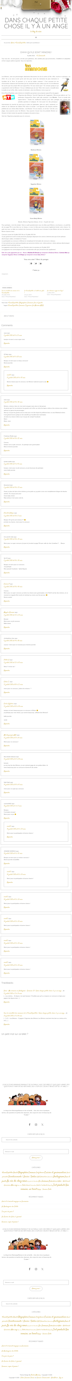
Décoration (43, 1177)
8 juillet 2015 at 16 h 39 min (13, 560)
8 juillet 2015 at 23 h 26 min (13, 615)
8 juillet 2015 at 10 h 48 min (13, 402)
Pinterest (28, 1185)
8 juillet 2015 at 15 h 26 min (13, 539)
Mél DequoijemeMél (10, 735)
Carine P (7, 584)
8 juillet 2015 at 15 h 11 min (13, 516)
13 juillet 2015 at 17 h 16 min (13, 738)
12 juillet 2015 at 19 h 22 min (13, 684)
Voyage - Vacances (42, 1189)
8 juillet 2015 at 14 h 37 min (13, 487)
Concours (30, 303)
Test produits (59, 1185)
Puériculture (33, 1185)
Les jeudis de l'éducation (32, 1181)
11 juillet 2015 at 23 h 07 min (13, 662)
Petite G (6, 660)
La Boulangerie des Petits (10, 1206)
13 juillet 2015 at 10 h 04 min (13, 706)
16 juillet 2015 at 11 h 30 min (16, 829)
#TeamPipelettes (13, 303)
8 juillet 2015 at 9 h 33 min (13, 335)
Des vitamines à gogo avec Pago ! (55, 291)
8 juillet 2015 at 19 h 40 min (13, 587)
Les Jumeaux (43, 1181)
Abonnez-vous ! (36, 1158)
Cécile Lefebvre (9, 703)
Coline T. (6, 682)
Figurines (28, 305)
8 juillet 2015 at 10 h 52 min (13, 438)
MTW (42, 305)
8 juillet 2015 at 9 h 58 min (13, 357)
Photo (23, 1185)
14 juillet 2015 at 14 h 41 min (13, 784)
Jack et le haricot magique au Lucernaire (15, 1201)
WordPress (54, 1377)
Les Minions (36, 305)
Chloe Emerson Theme (27, 1377)
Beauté (15, 1172)
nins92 (9, 375)
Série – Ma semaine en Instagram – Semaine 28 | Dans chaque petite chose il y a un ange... (33, 991)
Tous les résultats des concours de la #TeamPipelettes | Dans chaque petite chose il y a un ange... (34, 1013)
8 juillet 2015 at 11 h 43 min (13, 464)
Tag (52, 1185)
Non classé (20, 1185)
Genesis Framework (43, 1377)
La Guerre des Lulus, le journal (11, 1216)
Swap (49, 1185)
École (49, 1189)
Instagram (58, 1176)
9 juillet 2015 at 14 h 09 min (13, 641)
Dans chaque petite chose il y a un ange (36, 23)
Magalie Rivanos (9, 612)
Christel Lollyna (9, 513)
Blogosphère (23, 303)
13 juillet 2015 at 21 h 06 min (13, 759)
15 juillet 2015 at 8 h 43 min (13, 853)
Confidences (40, 1172)
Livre (51, 1181)
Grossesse (50, 1177)
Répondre (7, 343)
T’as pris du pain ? (8, 1211)
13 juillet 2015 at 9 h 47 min (16, 377)
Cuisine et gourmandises (55, 1172)
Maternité (55, 1181)
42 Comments (40, 55)
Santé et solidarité (42, 1185)
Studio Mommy (35, 1375)
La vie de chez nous (17, 1181)
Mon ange (14, 1185)
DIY (38, 1177)
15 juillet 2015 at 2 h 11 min (13, 806)
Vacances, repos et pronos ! (10, 1222)
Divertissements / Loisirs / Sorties (22, 1176)
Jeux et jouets (38, 303)
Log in (61, 1377)
